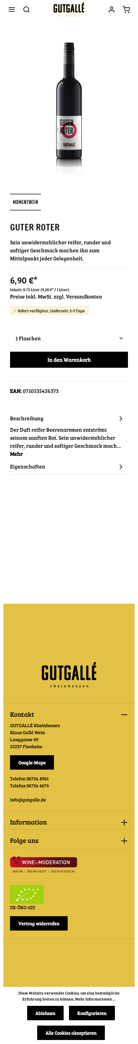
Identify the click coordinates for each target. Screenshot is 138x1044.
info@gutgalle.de (28, 799)
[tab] (67, 435)
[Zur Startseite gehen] (69, 9)
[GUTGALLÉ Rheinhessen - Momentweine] (25, 206)
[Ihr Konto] (111, 9)
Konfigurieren (92, 1013)
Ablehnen (45, 1013)
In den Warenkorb (69, 359)
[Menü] (11, 9)
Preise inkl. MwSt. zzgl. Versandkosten (56, 296)
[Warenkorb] (126, 9)
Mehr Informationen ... (95, 999)
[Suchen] (26, 9)
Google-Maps (32, 762)
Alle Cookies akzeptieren (71, 1033)
